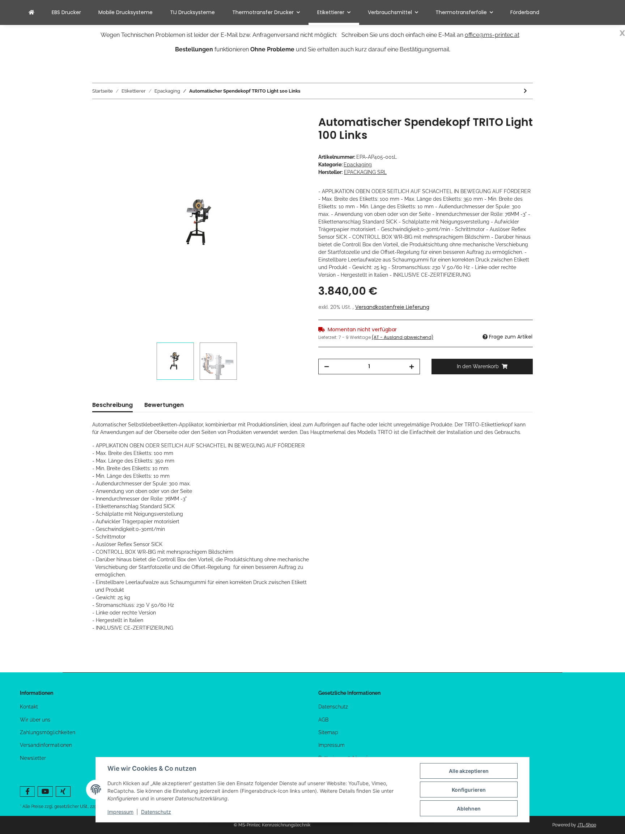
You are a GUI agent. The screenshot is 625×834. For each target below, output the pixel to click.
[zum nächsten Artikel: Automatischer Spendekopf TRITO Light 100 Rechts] (525, 91)
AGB (323, 720)
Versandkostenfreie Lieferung (392, 307)
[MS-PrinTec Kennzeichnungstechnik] (31, 12)
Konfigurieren (469, 790)
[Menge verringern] (327, 366)
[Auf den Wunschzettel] (291, 129)
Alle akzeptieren (469, 771)
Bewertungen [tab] (164, 405)
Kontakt (29, 707)
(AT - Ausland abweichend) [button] (402, 337)
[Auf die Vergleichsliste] (273, 129)
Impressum (331, 745)
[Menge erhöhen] (412, 366)
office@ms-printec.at (492, 34)
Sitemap (328, 732)
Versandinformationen (46, 745)
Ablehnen (469, 808)
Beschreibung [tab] (112, 405)
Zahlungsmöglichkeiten (47, 732)
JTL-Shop (586, 824)
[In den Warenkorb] (98, 112)
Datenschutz (333, 707)
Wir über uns (35, 720)
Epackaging (358, 164)
